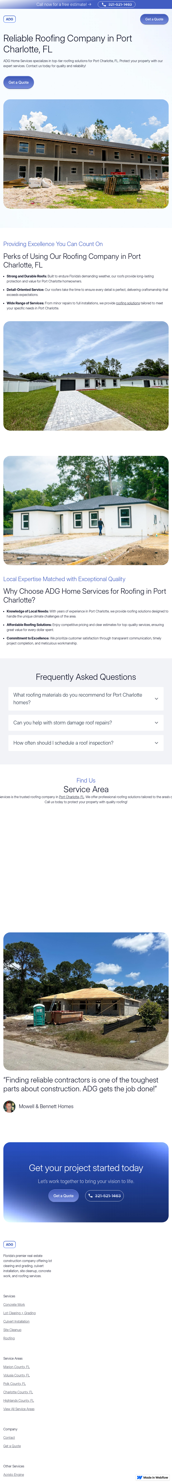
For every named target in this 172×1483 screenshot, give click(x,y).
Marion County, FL (16, 1367)
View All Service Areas (18, 1409)
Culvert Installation (16, 1321)
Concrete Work (14, 1304)
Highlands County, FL (18, 1400)
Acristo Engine (13, 1474)
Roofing (9, 1338)
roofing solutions (128, 303)
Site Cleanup (12, 1330)
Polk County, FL (14, 1384)
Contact (9, 1437)
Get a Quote (12, 1446)
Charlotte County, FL (18, 1392)
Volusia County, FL (16, 1375)
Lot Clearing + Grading (19, 1313)
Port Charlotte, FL (71, 797)
